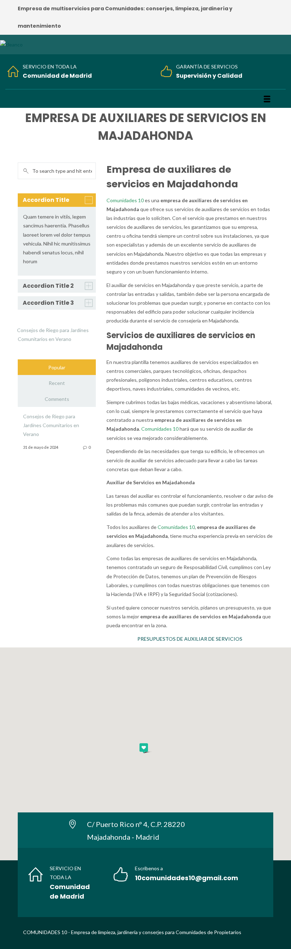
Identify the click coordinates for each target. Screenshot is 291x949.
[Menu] (267, 99)
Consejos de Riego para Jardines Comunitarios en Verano (51, 425)
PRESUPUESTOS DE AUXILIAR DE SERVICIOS (189, 639)
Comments (57, 399)
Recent (57, 383)
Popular (56, 367)
